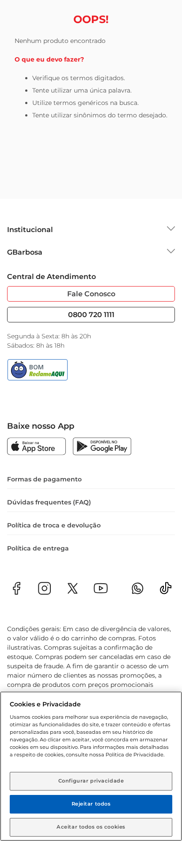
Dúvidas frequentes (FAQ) (49, 502)
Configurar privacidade (91, 781)
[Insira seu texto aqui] (166, 591)
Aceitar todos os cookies (91, 827)
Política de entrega (38, 548)
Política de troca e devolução (54, 525)
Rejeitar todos (91, 804)
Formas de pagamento (44, 479)
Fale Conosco (91, 294)
